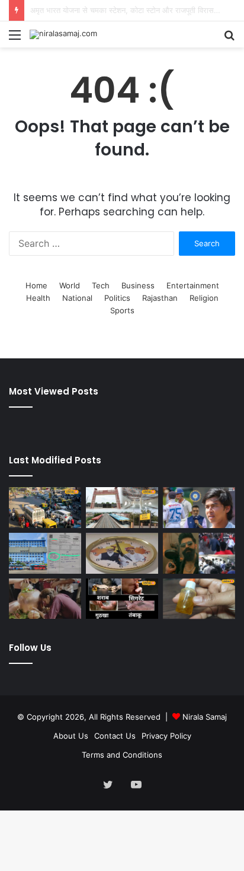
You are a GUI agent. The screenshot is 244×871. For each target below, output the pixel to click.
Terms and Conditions (122, 754)
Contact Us (115, 735)
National (77, 298)
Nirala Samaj (204, 716)
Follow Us (30, 647)
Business (138, 285)
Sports (122, 310)
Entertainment (192, 285)
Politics (117, 298)
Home (36, 285)
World (69, 285)
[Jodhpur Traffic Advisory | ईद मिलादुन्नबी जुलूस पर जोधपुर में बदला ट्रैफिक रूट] (45, 507)
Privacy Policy (166, 735)
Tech (101, 285)
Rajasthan (160, 298)
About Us (70, 735)
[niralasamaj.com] (63, 34)
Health (38, 298)
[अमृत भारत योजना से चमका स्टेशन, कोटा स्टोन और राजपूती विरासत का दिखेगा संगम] (122, 507)
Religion (204, 298)
